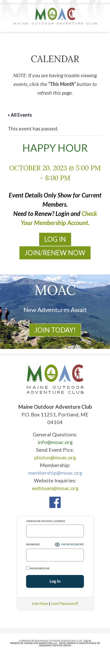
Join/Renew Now (55, 253)
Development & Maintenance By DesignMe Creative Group (69, 644)
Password (33, 544)
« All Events (20, 115)
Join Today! (55, 330)
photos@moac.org (55, 457)
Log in (87, 640)
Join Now (39, 603)
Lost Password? (65, 603)
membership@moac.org (55, 473)
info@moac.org (55, 442)
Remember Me (39, 568)
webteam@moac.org (55, 488)
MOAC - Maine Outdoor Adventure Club (55, 16)
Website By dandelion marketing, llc (34, 643)
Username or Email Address (45, 521)
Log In (55, 239)
